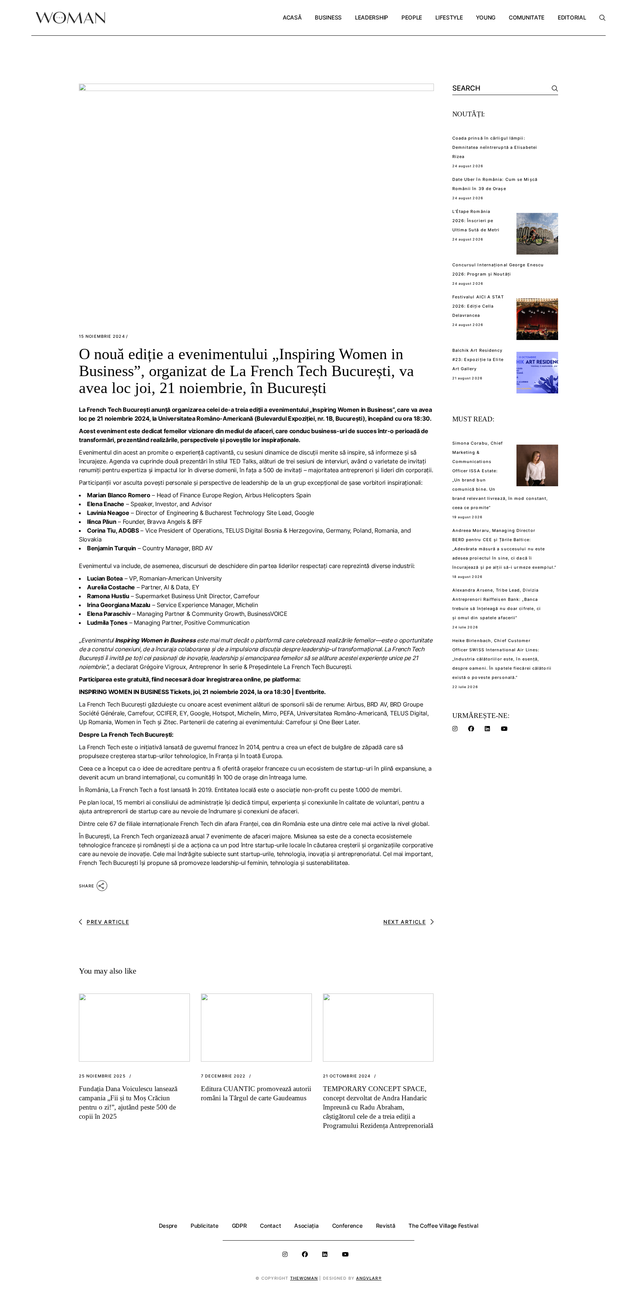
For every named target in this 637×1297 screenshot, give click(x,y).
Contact (270, 1225)
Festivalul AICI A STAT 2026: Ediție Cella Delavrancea (478, 306)
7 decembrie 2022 (223, 1076)
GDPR (239, 1225)
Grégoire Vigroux (163, 666)
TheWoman (304, 1278)
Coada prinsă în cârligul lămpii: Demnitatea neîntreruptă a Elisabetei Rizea (494, 147)
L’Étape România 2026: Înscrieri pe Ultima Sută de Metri (476, 220)
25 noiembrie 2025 (102, 1076)
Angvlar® (369, 1278)
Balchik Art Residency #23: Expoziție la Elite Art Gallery (478, 359)
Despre (168, 1225)
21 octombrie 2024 (347, 1076)
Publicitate (205, 1225)
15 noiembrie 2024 (102, 336)
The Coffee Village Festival (443, 1225)
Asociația (306, 1225)
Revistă (386, 1225)
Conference (347, 1225)
